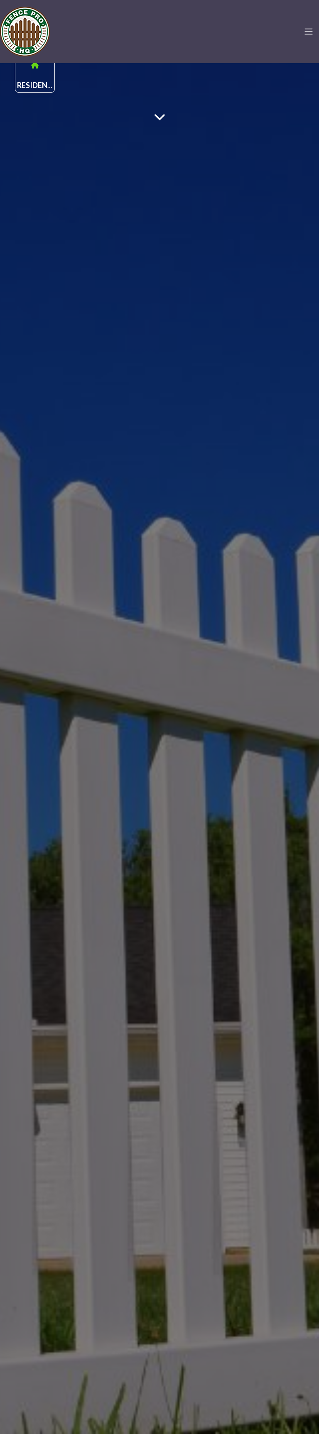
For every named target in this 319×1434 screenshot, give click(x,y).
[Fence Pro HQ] (25, 30)
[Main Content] (159, 116)
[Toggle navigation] (308, 31)
